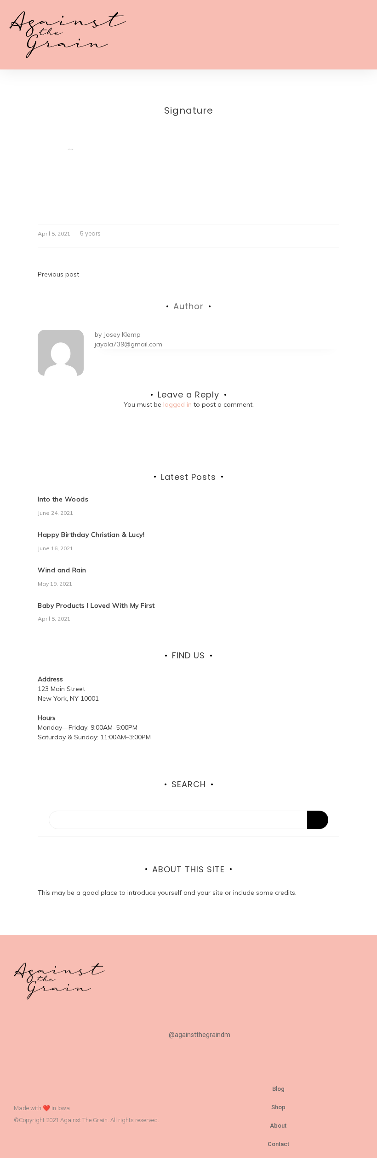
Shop (278, 1107)
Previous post (58, 274)
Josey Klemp (122, 334)
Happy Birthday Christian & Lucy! (91, 534)
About (278, 1125)
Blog (278, 1088)
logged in (177, 404)
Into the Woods (63, 499)
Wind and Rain (62, 570)
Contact (278, 1144)
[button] (361, 34)
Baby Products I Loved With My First (96, 605)
